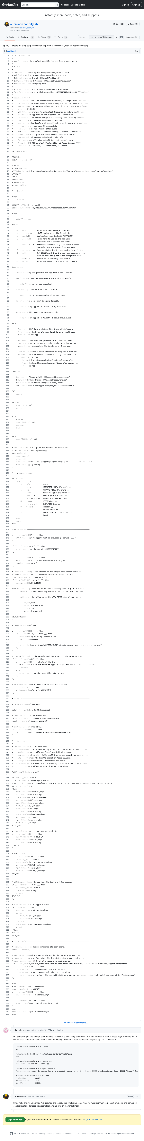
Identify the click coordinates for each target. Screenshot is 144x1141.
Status (58, 1133)
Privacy (42, 1133)
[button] (116, 37)
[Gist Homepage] (10, 4)
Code (11, 37)
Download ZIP (132, 37)
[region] (72, 535)
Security (50, 1133)
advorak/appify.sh (27, 28)
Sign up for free (15, 1119)
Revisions (27, 37)
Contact (84, 1133)
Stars (45, 37)
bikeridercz (19, 1030)
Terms (34, 1133)
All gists (65, 5)
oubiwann (16, 24)
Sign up (136, 4)
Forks (62, 37)
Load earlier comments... (76, 1022)
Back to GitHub (78, 5)
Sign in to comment (93, 1119)
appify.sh (31, 24)
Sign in (125, 4)
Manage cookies (96, 1133)
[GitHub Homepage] (11, 1133)
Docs (77, 1133)
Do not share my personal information (119, 1133)
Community (68, 1133)
